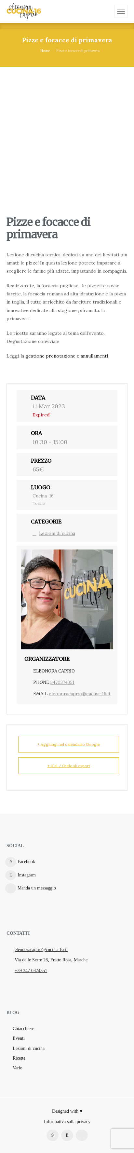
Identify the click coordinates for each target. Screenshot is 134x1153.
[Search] (109, 11)
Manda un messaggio (37, 888)
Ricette (19, 1058)
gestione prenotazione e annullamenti (66, 356)
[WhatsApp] (82, 1135)
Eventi (19, 1038)
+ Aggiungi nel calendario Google (68, 744)
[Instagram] (67, 1135)
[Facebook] (53, 1135)
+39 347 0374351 (31, 970)
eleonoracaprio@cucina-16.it (80, 694)
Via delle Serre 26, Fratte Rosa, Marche (51, 959)
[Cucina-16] (24, 11)
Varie (17, 1067)
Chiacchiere (23, 1028)
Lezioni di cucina (57, 533)
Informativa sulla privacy (67, 1121)
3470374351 (62, 682)
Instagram (27, 875)
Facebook (26, 861)
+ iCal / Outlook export (68, 765)
